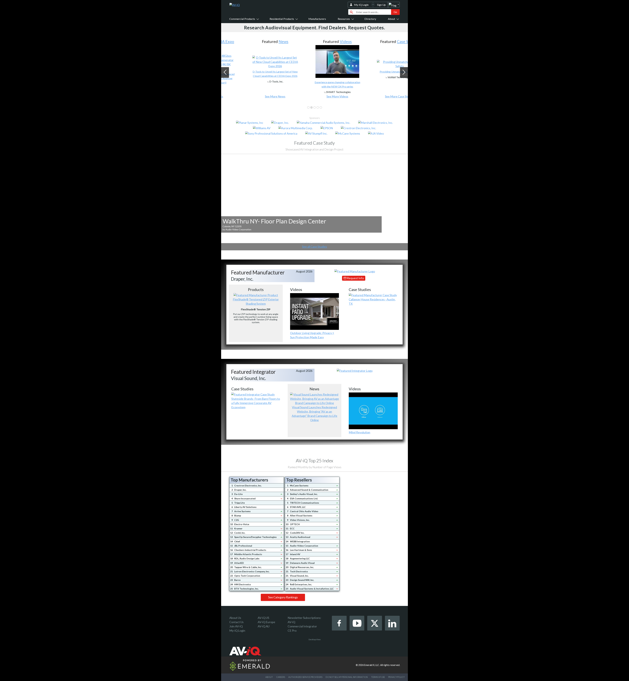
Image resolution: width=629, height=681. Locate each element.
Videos (323, 41)
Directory (370, 18)
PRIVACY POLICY (396, 677)
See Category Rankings (283, 597)
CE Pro (292, 630)
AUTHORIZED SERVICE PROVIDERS (305, 677)
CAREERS (280, 677)
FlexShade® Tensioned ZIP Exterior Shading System (256, 301)
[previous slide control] (225, 72)
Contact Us (236, 622)
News (260, 41)
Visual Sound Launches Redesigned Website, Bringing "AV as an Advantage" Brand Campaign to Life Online (314, 413)
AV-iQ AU (263, 626)
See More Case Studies (376, 96)
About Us (235, 618)
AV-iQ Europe (266, 622)
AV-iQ (291, 622)
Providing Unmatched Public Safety (377, 71)
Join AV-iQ (236, 626)
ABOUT (269, 677)
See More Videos (314, 96)
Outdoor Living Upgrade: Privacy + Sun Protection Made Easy (312, 335)
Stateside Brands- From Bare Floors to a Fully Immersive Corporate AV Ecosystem (255, 403)
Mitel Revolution (359, 432)
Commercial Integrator (302, 626)
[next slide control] (404, 72)
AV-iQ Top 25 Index (314, 460)
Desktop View (315, 639)
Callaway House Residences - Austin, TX (372, 301)
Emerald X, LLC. (372, 665)
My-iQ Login (361, 4)
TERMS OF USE (378, 677)
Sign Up (381, 4)
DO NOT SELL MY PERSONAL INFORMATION (347, 677)
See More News (252, 96)
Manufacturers (317, 18)
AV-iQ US (263, 618)
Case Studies (385, 41)
